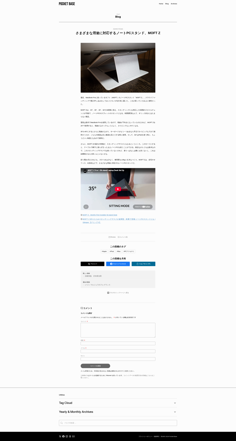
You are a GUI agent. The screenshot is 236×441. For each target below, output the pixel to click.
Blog (167, 4)
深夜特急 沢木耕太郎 (93, 276)
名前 (83, 340)
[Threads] (70, 436)
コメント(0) (123, 237)
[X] (60, 436)
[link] (143, 264)
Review (113, 237)
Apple (105, 251)
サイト (83, 356)
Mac (119, 251)
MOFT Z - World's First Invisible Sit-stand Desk (100, 215)
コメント (84, 321)
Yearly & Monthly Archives (76, 412)
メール (84, 348)
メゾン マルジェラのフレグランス (97, 285)
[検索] (61, 423)
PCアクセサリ (129, 251)
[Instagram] (67, 436)
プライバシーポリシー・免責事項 (149, 436)
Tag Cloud (65, 403)
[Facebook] (63, 436)
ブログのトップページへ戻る (119, 292)
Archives (174, 4)
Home (161, 4)
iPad (112, 251)
